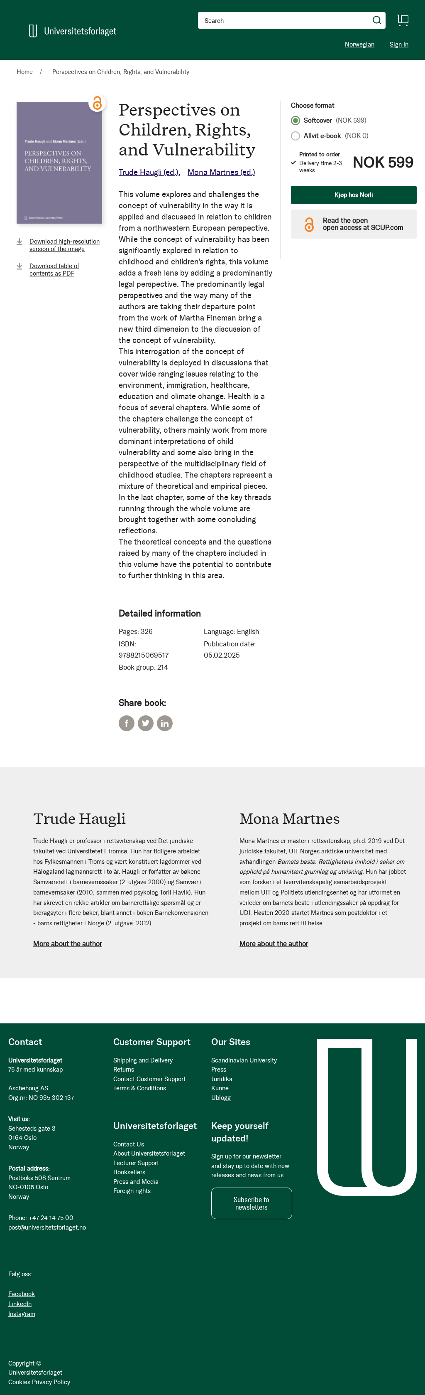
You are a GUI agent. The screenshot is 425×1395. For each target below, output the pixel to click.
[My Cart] (402, 20)
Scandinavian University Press (244, 1065)
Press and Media (136, 1182)
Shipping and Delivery (143, 1060)
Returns (123, 1069)
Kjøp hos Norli (354, 195)
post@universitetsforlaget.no (47, 1227)
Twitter (146, 723)
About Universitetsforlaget (149, 1153)
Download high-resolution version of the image (64, 245)
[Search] (377, 20)
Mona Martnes (221, 172)
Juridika (221, 1079)
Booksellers (129, 1172)
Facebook (126, 723)
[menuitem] (28, 63)
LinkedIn (165, 723)
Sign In (399, 45)
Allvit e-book (336, 136)
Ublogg (221, 1098)
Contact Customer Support (149, 1079)
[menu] (114, 63)
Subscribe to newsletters (251, 1203)
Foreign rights (132, 1191)
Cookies (19, 1382)
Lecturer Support (136, 1163)
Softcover (335, 120)
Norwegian (359, 44)
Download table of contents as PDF (54, 269)
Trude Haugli (148, 172)
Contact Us (128, 1144)
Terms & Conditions (139, 1088)
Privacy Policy (51, 1382)
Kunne (220, 1088)
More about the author (67, 943)
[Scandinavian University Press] (72, 31)
